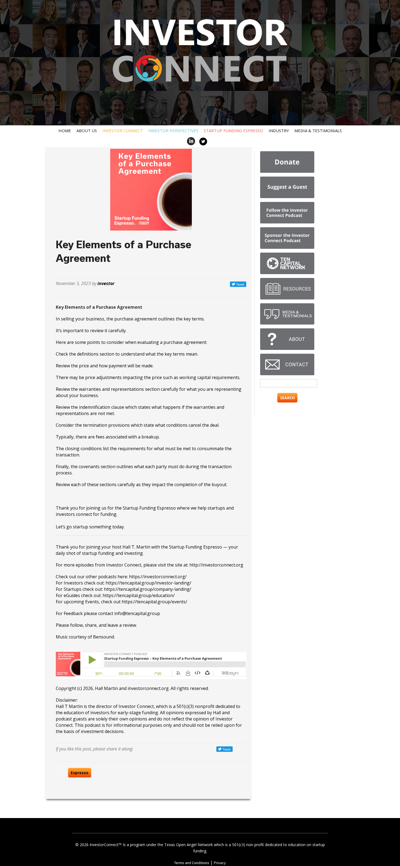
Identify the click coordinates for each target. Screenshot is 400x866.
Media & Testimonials (318, 130)
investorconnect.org (148, 688)
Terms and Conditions (191, 862)
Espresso (79, 772)
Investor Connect (122, 130)
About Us (86, 130)
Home (65, 130)
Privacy (220, 862)
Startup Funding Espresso (233, 130)
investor (106, 283)
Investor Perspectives (173, 130)
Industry (279, 130)
